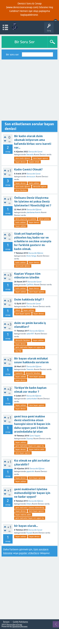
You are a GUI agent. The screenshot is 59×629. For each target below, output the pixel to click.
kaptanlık (19, 373)
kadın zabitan (34, 183)
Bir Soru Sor (24, 42)
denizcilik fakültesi (22, 340)
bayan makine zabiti (36, 449)
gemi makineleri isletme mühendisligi (29, 507)
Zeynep (29, 438)
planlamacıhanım (33, 212)
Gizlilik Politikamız (20, 622)
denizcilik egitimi (39, 186)
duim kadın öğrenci (22, 158)
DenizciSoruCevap (14, 625)
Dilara (28, 504)
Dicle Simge (31, 256)
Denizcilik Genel (35, 152)
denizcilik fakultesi (33, 373)
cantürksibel (31, 399)
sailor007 (30, 334)
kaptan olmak (34, 162)
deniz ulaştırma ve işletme (25, 219)
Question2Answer (20, 626)
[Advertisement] (29, 90)
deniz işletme (44, 219)
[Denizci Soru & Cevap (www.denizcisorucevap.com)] (14, 26)
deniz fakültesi (21, 190)
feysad (29, 533)
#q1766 (18, 351)
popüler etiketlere (29, 553)
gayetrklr (30, 471)
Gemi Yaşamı (34, 436)
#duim (17, 310)
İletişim (6, 622)
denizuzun (30, 176)
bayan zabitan (20, 226)
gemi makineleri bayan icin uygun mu (29, 347)
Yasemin (30, 369)
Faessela (29, 154)
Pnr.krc (29, 306)
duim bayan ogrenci (40, 158)
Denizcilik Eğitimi (34, 209)
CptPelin (30, 284)
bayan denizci (20, 162)
